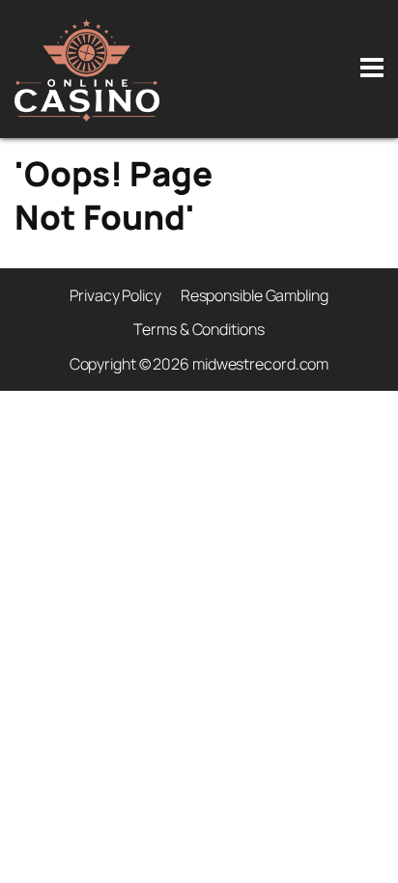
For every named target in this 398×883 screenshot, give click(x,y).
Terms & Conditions (198, 329)
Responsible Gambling (254, 295)
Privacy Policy (115, 295)
